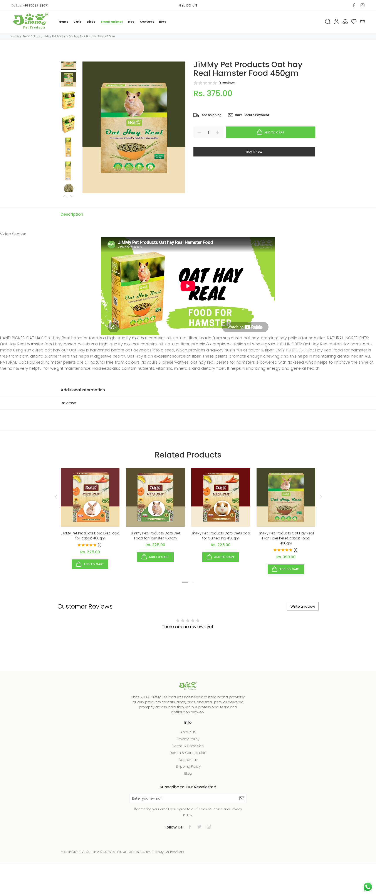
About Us (188, 732)
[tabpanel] (90, 514)
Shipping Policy (188, 766)
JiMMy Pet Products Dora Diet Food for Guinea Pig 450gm (220, 536)
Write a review (302, 606)
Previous (64, 196)
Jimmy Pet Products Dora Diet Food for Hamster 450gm (155, 536)
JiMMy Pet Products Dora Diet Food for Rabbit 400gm (90, 536)
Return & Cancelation (188, 752)
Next (72, 196)
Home (15, 36)
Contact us (188, 759)
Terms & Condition (188, 746)
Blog (188, 773)
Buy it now (254, 152)
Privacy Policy (188, 739)
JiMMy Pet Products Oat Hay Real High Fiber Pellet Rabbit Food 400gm (286, 538)
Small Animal (31, 36)
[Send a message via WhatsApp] (368, 887)
